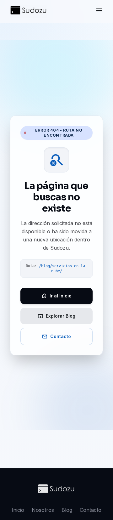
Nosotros (43, 510)
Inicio (18, 510)
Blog (67, 510)
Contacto (90, 510)
